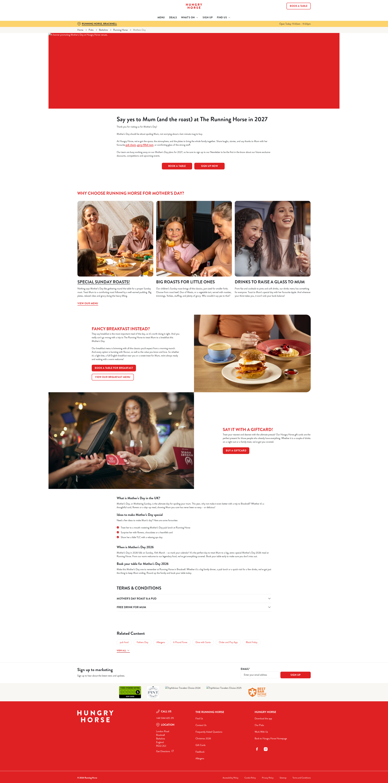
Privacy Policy (268, 777)
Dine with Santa (203, 642)
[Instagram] (265, 749)
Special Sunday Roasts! (103, 282)
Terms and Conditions (302, 777)
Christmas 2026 (203, 738)
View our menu (115, 239)
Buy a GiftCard (236, 450)
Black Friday (251, 642)
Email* (245, 669)
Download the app (263, 718)
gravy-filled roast (145, 145)
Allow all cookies (294, 8)
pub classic (131, 145)
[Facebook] (257, 749)
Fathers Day (142, 642)
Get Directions (163, 751)
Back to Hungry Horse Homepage (271, 738)
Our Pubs (259, 725)
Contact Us (201, 725)
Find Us (199, 718)
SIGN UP (296, 675)
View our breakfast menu (112, 377)
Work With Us (261, 732)
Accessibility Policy (230, 777)
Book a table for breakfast (114, 368)
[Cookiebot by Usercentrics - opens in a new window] (88, 28)
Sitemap (283, 777)
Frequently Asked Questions (209, 732)
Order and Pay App (228, 642)
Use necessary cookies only (293, 18)
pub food (124, 642)
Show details (227, 28)
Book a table (177, 166)
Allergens (160, 642)
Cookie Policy (250, 777)
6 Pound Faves (180, 642)
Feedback (200, 752)
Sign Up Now (209, 166)
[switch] (156, 28)
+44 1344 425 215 (165, 718)
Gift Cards (201, 745)
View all (121, 650)
